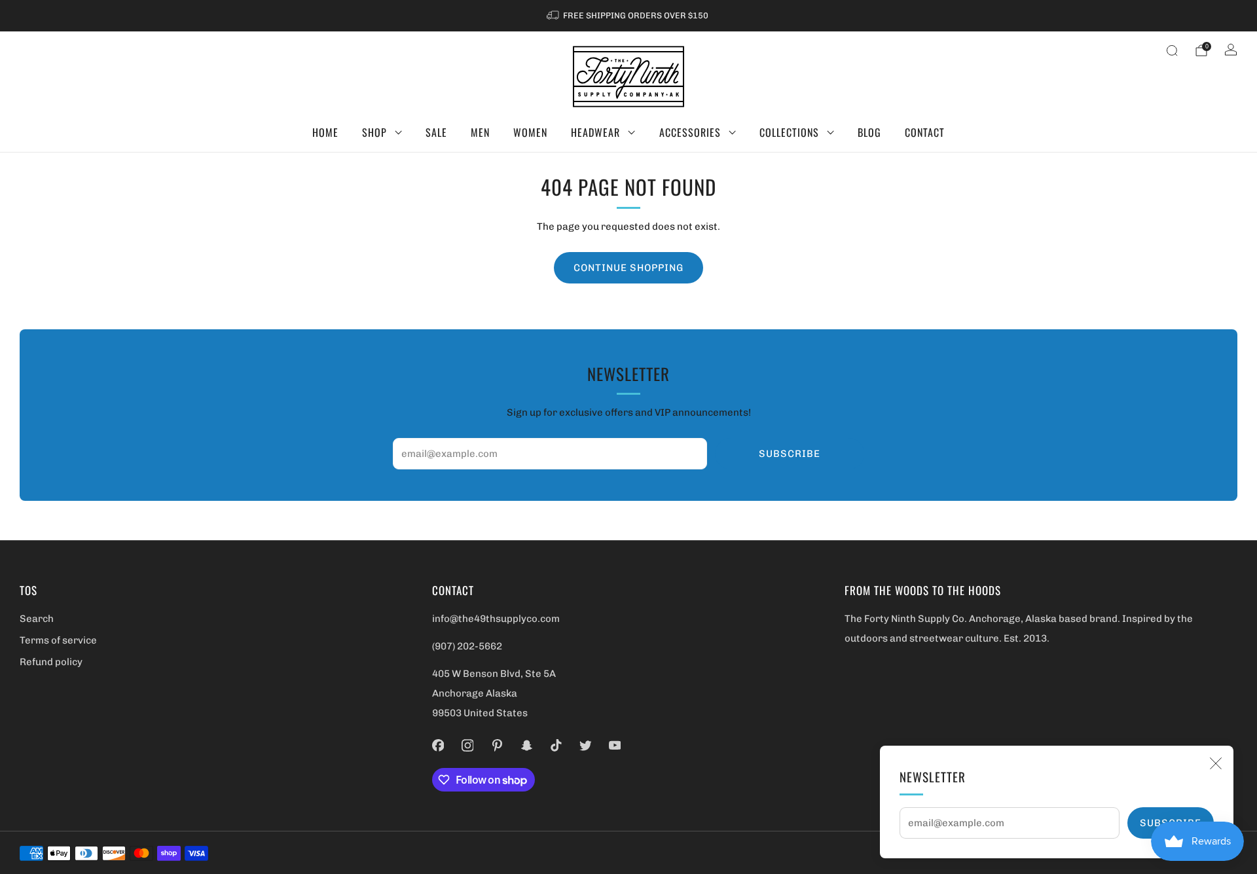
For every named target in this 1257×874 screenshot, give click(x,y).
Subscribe (789, 454)
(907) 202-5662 (467, 646)
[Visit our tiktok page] (555, 745)
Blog (869, 132)
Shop (374, 132)
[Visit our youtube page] (614, 745)
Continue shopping (628, 268)
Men (480, 132)
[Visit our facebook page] (437, 745)
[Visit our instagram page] (467, 745)
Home (325, 132)
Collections (789, 132)
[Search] (1171, 50)
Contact (925, 132)
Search (37, 619)
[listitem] (628, 15)
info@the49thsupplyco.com (496, 619)
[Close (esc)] (1215, 763)
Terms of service (58, 640)
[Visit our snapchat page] (526, 745)
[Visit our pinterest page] (496, 745)
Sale (436, 132)
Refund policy (51, 662)
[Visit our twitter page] (585, 745)
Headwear (595, 132)
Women (530, 132)
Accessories (690, 132)
